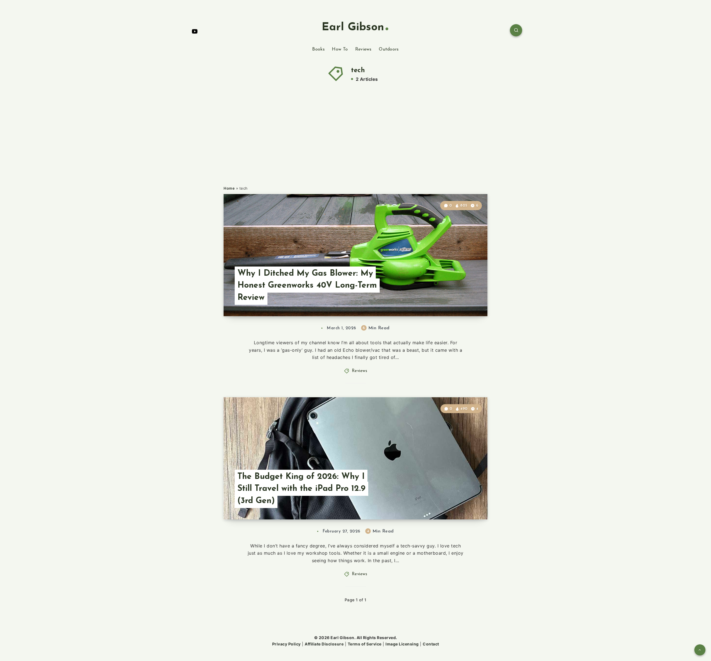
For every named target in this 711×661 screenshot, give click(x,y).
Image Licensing (402, 644)
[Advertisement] (361, 144)
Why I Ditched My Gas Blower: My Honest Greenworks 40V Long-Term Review (307, 285)
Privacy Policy (286, 644)
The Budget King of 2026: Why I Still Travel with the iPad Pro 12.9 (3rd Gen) (301, 488)
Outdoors (389, 49)
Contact (431, 644)
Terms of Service (365, 644)
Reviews (363, 49)
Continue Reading (461, 300)
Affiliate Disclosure (324, 644)
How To (340, 49)
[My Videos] (194, 31)
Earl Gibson (353, 27)
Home (229, 188)
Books (318, 49)
